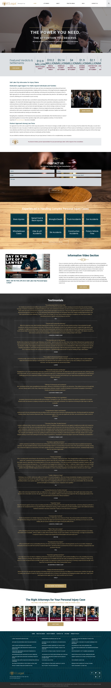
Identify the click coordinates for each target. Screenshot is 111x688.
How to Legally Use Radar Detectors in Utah (21, 645)
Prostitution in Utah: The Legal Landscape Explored (83, 654)
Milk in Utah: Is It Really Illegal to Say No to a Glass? (53, 651)
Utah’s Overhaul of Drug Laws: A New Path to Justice (53, 663)
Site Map (67, 633)
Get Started (55, 46)
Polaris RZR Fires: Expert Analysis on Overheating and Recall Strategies (25, 661)
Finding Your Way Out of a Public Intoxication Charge (83, 656)
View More (15, 68)
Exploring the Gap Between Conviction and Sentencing (24, 642)
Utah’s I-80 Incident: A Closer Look (79, 665)
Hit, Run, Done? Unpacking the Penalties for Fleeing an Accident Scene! (53, 657)
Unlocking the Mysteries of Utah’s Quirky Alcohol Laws (24, 663)
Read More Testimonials (55, 586)
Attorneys (46, 3)
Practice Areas (71, 3)
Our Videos (83, 287)
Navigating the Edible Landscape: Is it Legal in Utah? (53, 645)
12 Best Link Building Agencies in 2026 (20, 638)
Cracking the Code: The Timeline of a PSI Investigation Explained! (54, 643)
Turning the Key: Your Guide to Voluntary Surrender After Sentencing (84, 643)
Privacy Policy (75, 633)
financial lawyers (20, 120)
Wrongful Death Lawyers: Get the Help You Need (82, 663)
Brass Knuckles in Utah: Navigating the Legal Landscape (24, 654)
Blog (83, 3)
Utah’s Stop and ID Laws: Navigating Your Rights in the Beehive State (24, 648)
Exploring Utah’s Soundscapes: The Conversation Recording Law (85, 648)
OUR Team (55, 624)
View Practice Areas (55, 242)
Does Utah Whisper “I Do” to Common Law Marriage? (83, 651)
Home (35, 3)
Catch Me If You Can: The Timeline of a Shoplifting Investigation (83, 639)
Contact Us (95, 3)
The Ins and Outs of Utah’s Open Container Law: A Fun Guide (55, 654)
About (58, 3)
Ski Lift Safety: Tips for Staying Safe (50, 665)
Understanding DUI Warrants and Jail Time (51, 638)
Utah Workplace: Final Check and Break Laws (81, 645)
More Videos (86, 111)
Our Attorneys (51, 633)
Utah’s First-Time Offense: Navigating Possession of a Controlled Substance (24, 652)
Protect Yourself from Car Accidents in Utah (22, 665)
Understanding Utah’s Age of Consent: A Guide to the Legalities (53, 648)
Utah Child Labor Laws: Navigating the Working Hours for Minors (25, 657)
